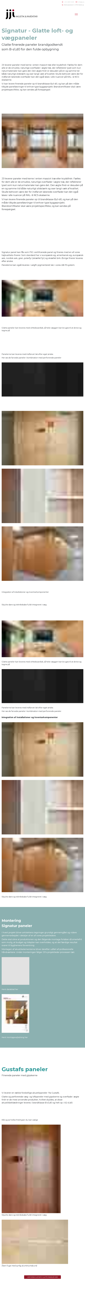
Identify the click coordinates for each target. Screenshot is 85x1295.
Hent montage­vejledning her (15, 1037)
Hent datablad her (10, 989)
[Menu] (76, 14)
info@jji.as (81, 2)
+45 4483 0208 (69, 2)
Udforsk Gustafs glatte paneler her (42, 1277)
